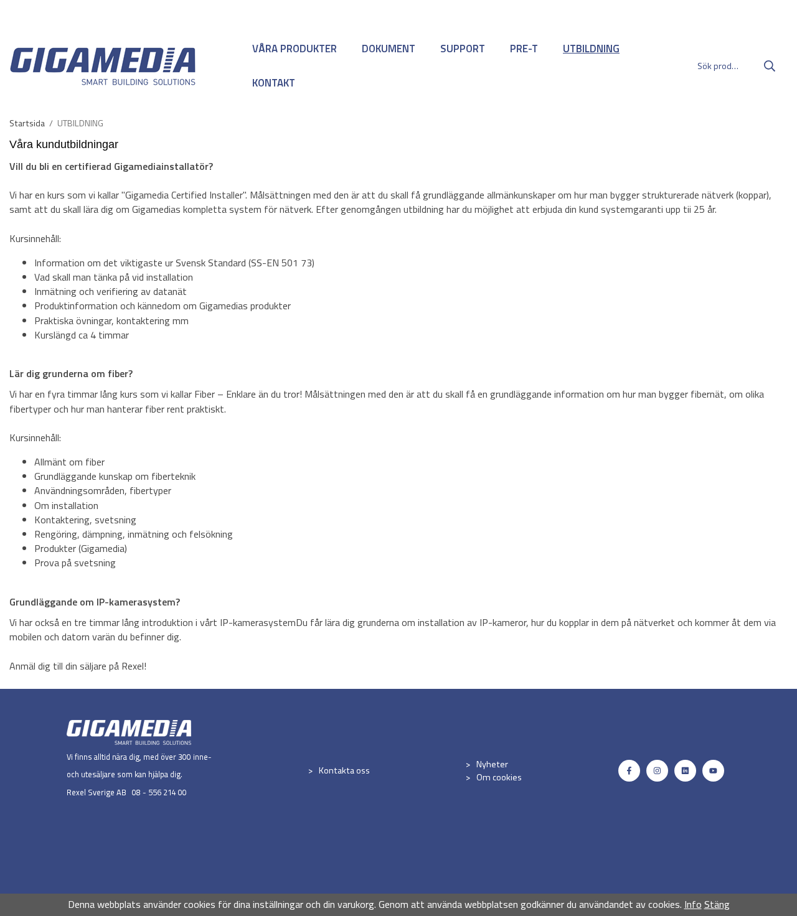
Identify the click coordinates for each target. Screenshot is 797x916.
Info (693, 904)
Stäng (717, 904)
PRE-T (524, 48)
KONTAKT (273, 83)
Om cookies (499, 777)
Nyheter (492, 764)
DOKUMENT (388, 48)
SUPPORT (462, 48)
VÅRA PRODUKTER (294, 48)
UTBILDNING (591, 48)
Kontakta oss (344, 770)
